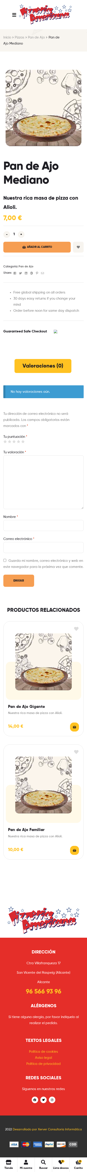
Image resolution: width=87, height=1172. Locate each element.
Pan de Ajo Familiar (26, 830)
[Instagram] (52, 1100)
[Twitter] (43, 1100)
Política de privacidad (43, 1064)
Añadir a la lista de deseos (78, 247)
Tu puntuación (15, 436)
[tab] (42, 366)
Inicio (7, 37)
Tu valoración (14, 452)
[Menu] (14, 15)
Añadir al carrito (39, 247)
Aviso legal (43, 1057)
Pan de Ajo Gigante (26, 707)
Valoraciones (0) (43, 366)
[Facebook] (35, 1100)
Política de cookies (43, 1051)
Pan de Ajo (36, 37)
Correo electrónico (18, 539)
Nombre (10, 517)
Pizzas (19, 37)
